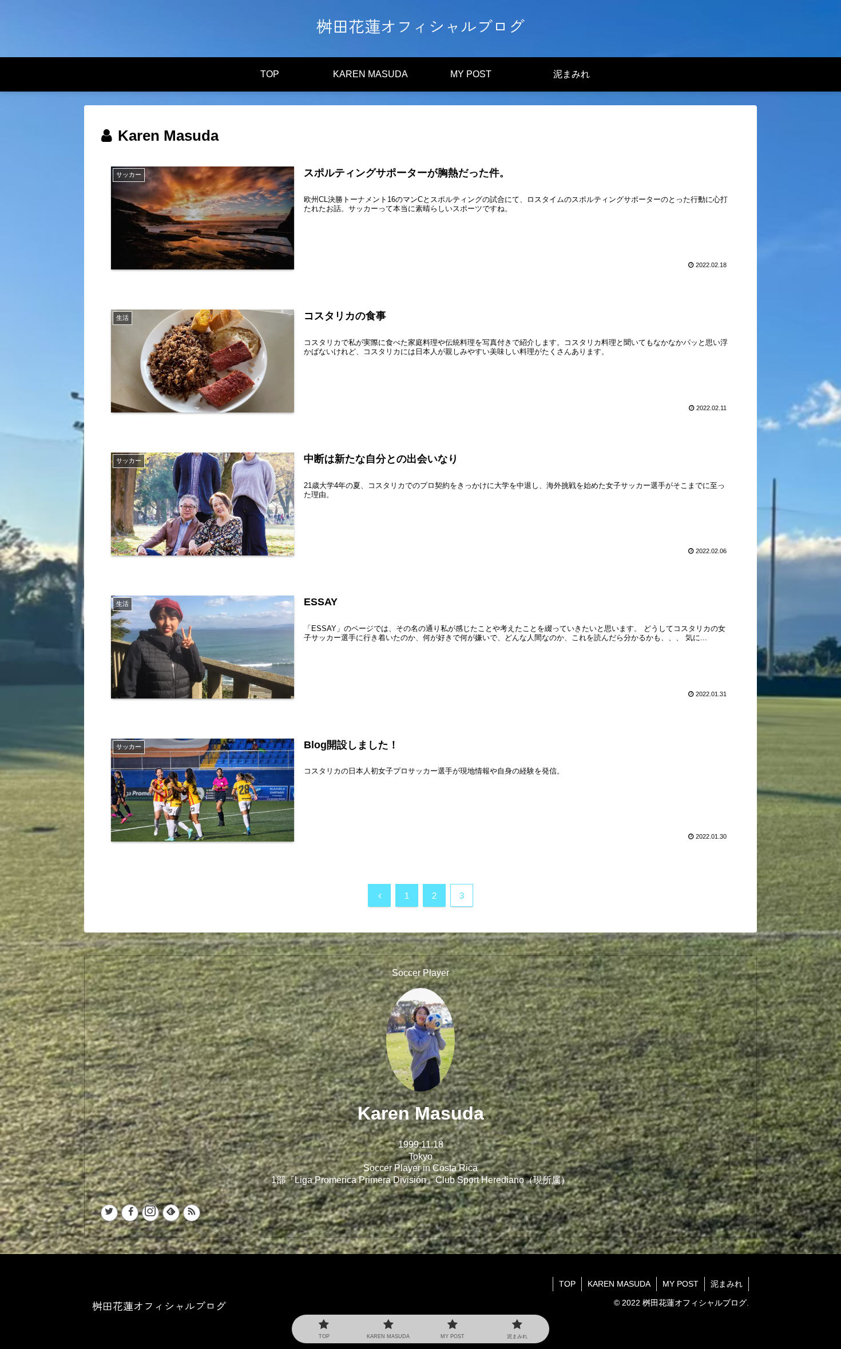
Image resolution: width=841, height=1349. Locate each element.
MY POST (681, 1283)
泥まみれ (727, 1283)
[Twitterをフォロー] (109, 1212)
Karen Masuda (421, 1113)
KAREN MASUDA (619, 1283)
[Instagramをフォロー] (150, 1212)
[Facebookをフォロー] (129, 1212)
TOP (567, 1283)
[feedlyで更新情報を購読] (171, 1212)
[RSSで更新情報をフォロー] (191, 1212)
